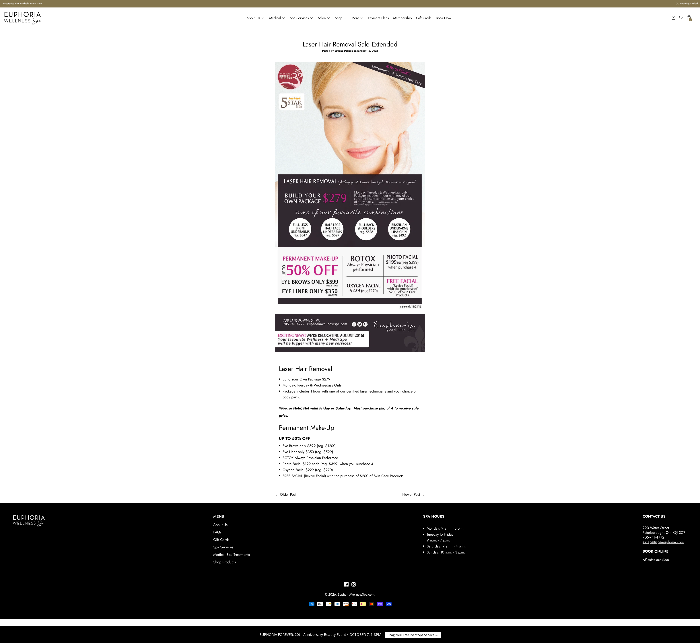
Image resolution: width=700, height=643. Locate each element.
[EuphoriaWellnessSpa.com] (23, 18)
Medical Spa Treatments (231, 554)
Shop (338, 17)
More (355, 17)
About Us (253, 17)
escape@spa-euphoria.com (663, 542)
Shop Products (224, 562)
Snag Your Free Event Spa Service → (413, 635)
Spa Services (299, 17)
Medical (275, 17)
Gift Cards (423, 17)
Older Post (288, 494)
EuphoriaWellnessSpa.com (356, 594)
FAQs (217, 532)
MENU (218, 516)
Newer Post (411, 494)
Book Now (443, 17)
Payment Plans (378, 17)
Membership (402, 17)
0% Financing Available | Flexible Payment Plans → (350, 3)
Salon (322, 17)
